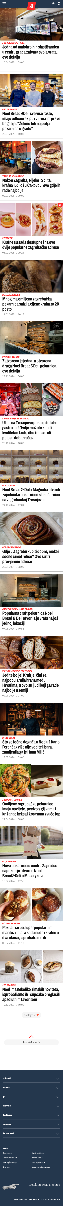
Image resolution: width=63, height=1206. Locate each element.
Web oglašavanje (10, 1162)
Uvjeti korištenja (38, 1153)
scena (7, 1124)
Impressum (7, 1153)
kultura (7, 1115)
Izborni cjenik (37, 1157)
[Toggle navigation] (4, 4)
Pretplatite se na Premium (44, 1185)
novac (7, 1106)
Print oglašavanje (38, 1162)
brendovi (8, 1133)
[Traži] (59, 4)
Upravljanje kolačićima (41, 1167)
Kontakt (6, 1167)
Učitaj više (30, 1015)
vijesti (7, 1078)
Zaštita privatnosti (10, 1157)
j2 (4, 1097)
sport (6, 1087)
